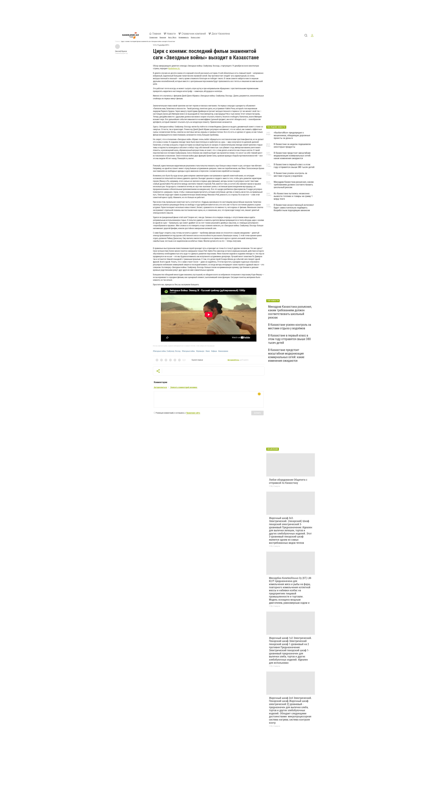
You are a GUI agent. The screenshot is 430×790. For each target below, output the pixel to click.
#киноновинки (223, 351)
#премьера (200, 351)
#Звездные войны (188, 351)
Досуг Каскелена (221, 34)
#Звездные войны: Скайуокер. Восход (167, 351)
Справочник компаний (194, 34)
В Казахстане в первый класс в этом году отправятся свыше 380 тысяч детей (294, 165)
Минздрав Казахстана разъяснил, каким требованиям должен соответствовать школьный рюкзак (294, 185)
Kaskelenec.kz (174, 68)
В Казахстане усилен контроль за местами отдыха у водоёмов (290, 174)
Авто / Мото (172, 37)
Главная (156, 34)
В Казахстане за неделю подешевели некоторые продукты (292, 145)
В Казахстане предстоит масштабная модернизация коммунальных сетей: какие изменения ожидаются (292, 156)
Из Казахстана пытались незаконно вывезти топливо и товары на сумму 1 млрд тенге (293, 196)
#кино (208, 351)
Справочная (153, 37)
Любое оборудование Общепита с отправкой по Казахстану (288, 481)
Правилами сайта (193, 413)
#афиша (214, 351)
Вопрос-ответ (195, 37)
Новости (171, 34)
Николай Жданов (121, 51)
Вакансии (163, 37)
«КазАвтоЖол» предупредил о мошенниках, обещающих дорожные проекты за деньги (292, 135)
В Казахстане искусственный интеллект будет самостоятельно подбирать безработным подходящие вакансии (294, 208)
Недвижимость (184, 37)
